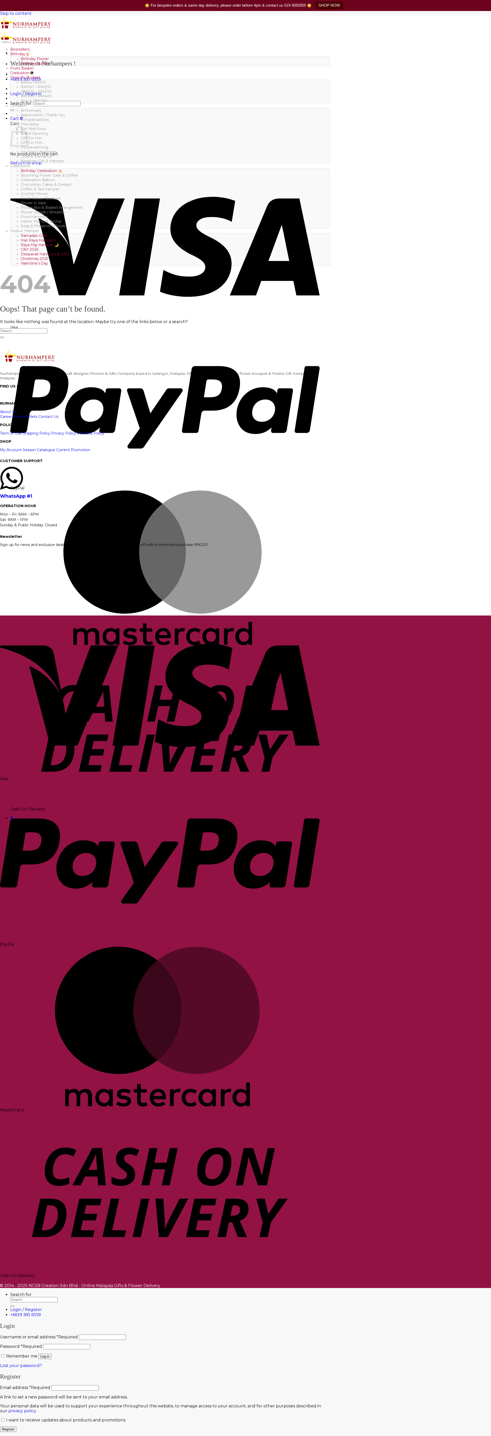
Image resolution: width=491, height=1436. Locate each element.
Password (21, 1346)
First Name (16, 569)
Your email (16, 581)
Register (8, 1429)
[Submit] (12, 110)
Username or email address (39, 1337)
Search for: (21, 1294)
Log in (44, 1356)
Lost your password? (21, 1365)
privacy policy (22, 1410)
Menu (6, 42)
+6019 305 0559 (25, 1314)
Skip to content (16, 13)
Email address (25, 1387)
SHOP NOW (329, 5)
